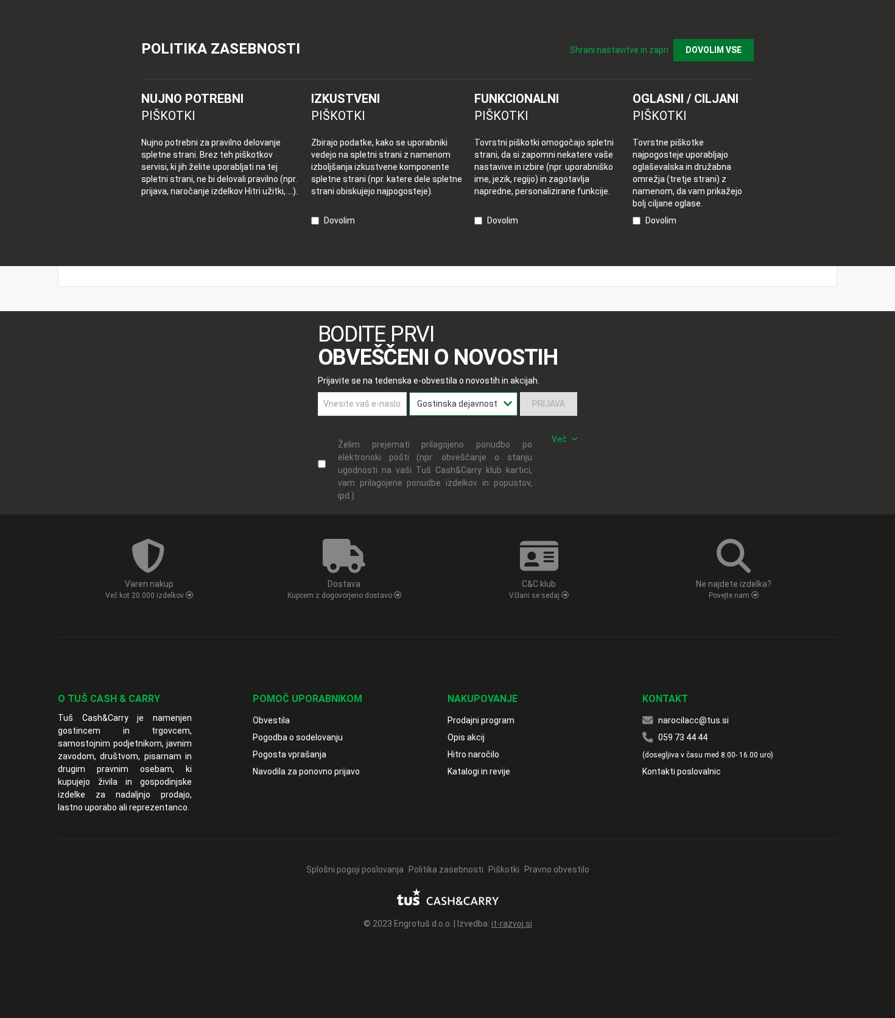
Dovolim (339, 220)
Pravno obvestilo (556, 869)
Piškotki (503, 869)
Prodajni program (481, 720)
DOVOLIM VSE (714, 50)
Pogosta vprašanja (289, 754)
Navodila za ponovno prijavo (306, 771)
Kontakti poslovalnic (681, 771)
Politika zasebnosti (446, 869)
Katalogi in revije (479, 771)
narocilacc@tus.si (693, 720)
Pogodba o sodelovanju (298, 737)
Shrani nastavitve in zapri (619, 50)
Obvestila (271, 720)
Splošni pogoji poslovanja (355, 869)
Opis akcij (466, 737)
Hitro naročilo (473, 754)
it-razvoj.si (511, 923)
